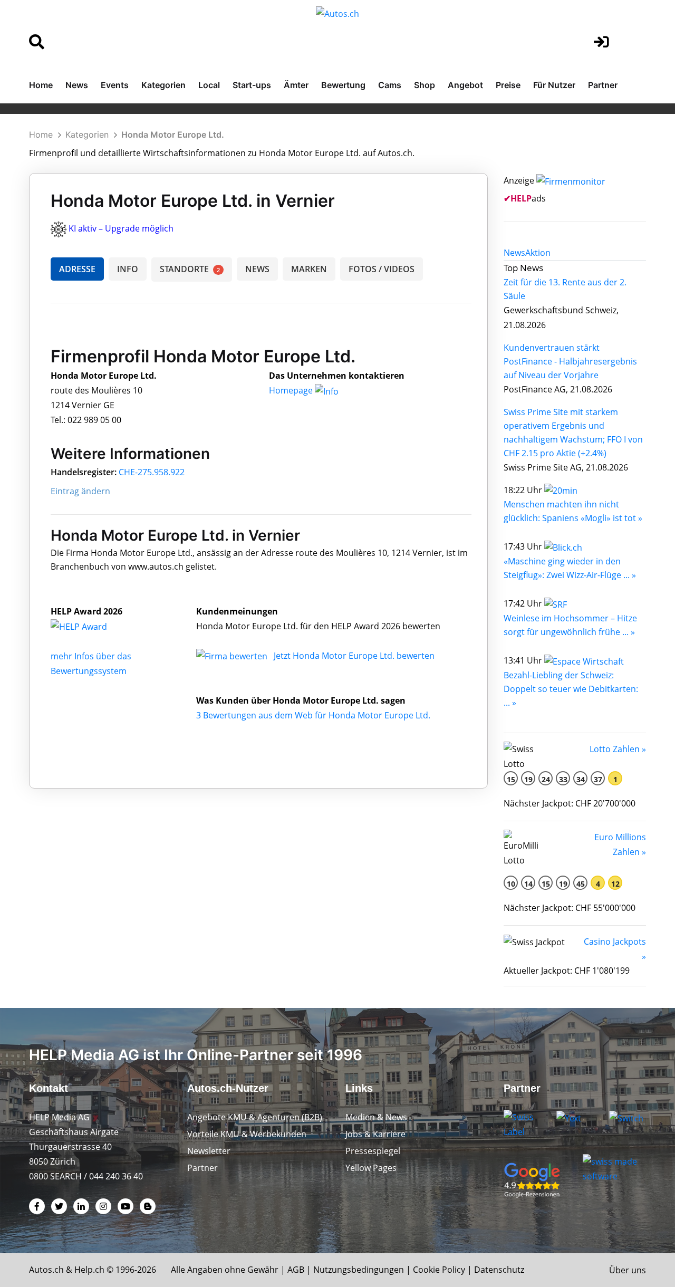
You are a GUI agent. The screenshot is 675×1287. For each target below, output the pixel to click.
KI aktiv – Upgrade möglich (121, 228)
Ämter (296, 85)
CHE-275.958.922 (152, 472)
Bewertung (343, 85)
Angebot (465, 85)
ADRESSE (77, 269)
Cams (389, 85)
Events (115, 85)
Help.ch (89, 1269)
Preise (508, 85)
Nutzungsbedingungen (358, 1269)
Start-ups (252, 85)
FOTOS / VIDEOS (381, 269)
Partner (603, 85)
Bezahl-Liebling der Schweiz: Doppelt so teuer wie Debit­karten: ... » (571, 688)
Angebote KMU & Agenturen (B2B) (254, 1117)
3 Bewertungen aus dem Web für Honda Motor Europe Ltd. (313, 715)
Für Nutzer (554, 85)
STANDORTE (190, 269)
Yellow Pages (371, 1168)
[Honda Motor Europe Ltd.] (90, 626)
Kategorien (163, 85)
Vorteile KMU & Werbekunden (246, 1134)
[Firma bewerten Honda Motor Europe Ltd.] (232, 655)
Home (41, 85)
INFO (127, 269)
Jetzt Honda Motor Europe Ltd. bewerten (354, 655)
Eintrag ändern (80, 491)
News (76, 85)
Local (209, 85)
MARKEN (309, 269)
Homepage (292, 390)
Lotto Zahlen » (618, 749)
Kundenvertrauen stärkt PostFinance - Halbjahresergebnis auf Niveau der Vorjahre (570, 361)
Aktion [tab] (538, 252)
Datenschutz (499, 1269)
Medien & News (376, 1117)
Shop (424, 85)
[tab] (514, 252)
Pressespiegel (372, 1151)
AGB (295, 1269)
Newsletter (208, 1151)
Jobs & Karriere (375, 1134)
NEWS (257, 269)
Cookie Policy (439, 1269)
